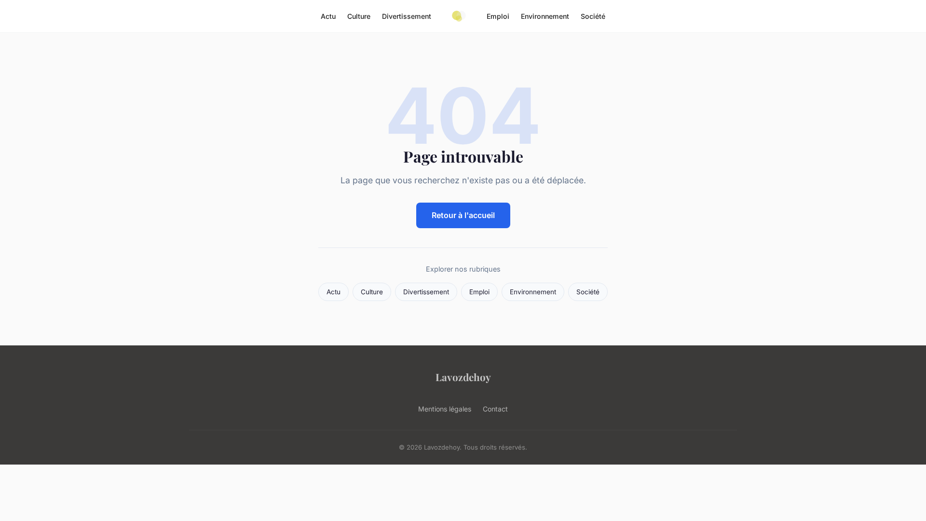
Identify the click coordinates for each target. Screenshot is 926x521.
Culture (358, 16)
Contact (495, 409)
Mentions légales (444, 409)
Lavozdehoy (463, 377)
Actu (328, 16)
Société (593, 16)
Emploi (498, 16)
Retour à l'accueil (463, 215)
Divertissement (406, 16)
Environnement (545, 16)
